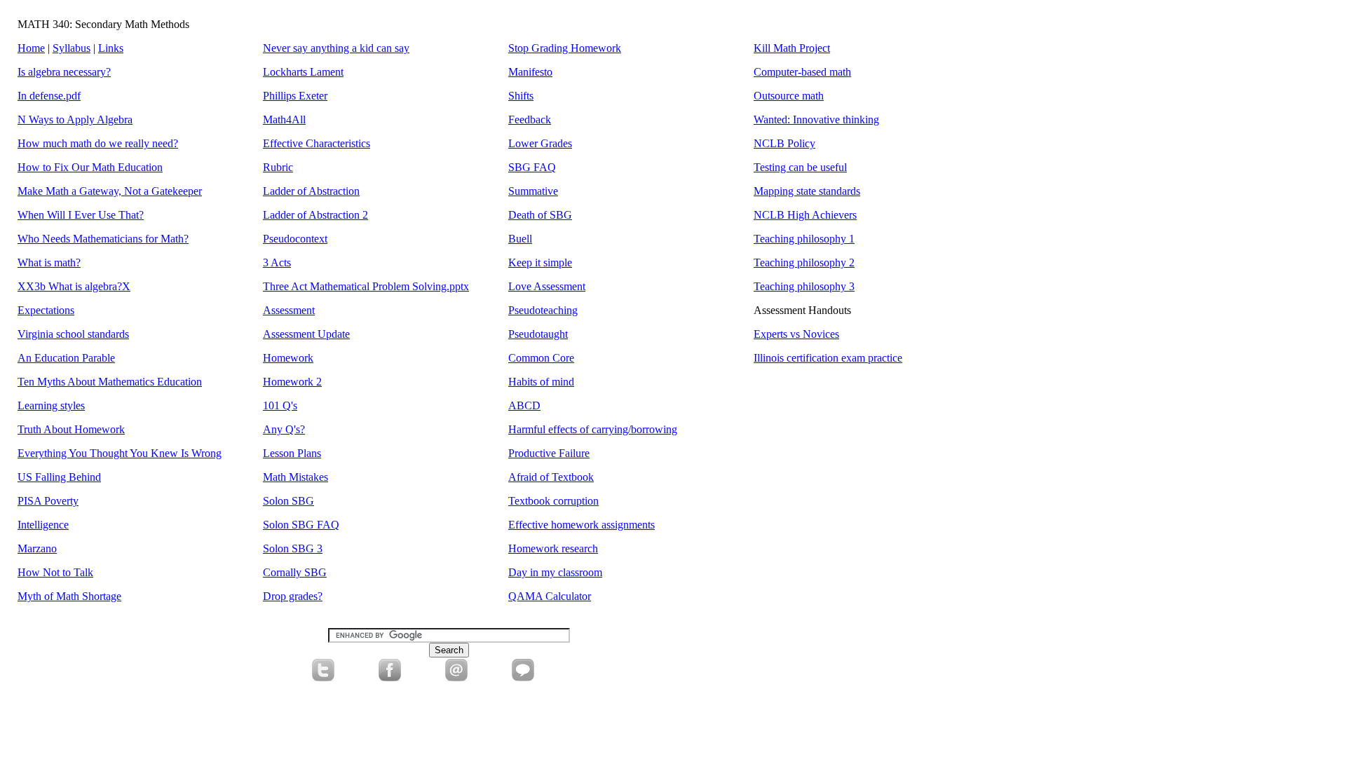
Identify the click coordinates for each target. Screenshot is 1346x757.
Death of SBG (540, 215)
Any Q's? (284, 429)
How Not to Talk (55, 572)
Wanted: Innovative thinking (816, 119)
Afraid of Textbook (551, 477)
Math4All (284, 119)
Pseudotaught (538, 334)
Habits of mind (541, 382)
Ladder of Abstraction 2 (315, 215)
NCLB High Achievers (805, 215)
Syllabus (71, 48)
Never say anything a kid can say (336, 48)
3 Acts (277, 262)
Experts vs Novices (796, 334)
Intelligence (43, 525)
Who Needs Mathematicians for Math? (103, 239)
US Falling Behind (59, 477)
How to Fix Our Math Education (90, 167)
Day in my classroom (555, 572)
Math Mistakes (295, 477)
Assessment (289, 310)
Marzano (37, 548)
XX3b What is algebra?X (74, 286)
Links (110, 48)
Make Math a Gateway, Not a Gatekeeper (110, 191)
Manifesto (530, 72)
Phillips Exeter (295, 96)
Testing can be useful (800, 167)
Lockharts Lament (303, 72)
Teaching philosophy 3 (804, 286)
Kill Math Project (792, 48)
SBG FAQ (532, 167)
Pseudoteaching (543, 310)
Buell (520, 239)
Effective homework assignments (581, 525)
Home (31, 48)
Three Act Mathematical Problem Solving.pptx (366, 286)
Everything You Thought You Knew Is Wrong (120, 453)
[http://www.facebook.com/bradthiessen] (390, 677)
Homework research (553, 548)
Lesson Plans (292, 453)
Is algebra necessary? (64, 72)
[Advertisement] (421, 714)
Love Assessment (546, 286)
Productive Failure (549, 453)
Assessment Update (306, 334)
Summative (533, 191)
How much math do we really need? (98, 143)
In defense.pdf (49, 96)
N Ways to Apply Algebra (75, 119)
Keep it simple (540, 262)
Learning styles (51, 405)
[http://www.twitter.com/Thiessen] (323, 677)
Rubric (278, 167)
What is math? (49, 262)
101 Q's (280, 405)
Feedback (529, 119)
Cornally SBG (295, 572)
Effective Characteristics (316, 143)
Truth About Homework (71, 429)
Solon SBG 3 (292, 548)
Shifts (520, 96)
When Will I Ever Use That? (81, 215)
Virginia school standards (73, 334)
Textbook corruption (553, 501)
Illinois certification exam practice (828, 358)
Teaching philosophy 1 (804, 239)
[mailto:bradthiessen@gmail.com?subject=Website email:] (456, 677)
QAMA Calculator (549, 596)
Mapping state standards (807, 191)
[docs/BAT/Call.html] (523, 677)
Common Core (541, 358)
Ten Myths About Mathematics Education (110, 382)
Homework (288, 358)
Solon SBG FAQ (301, 525)
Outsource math (789, 96)
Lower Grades (540, 143)
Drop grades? (292, 596)
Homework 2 (292, 382)
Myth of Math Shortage (69, 596)
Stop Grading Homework (564, 48)
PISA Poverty (48, 501)
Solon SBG (288, 501)
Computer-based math (802, 72)
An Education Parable (66, 358)
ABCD (524, 405)
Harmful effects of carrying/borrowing (592, 429)
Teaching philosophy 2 (804, 262)
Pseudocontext (295, 239)
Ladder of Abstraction (311, 191)
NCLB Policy (784, 143)
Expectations (46, 310)
